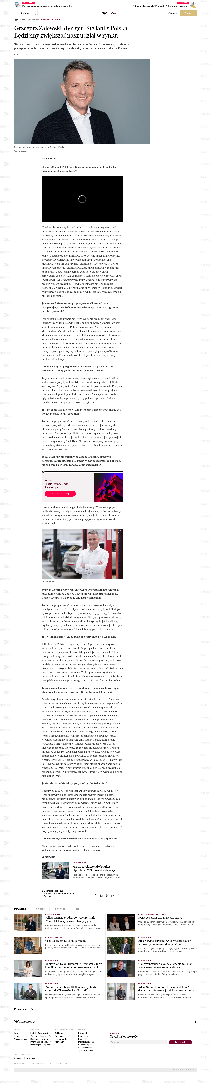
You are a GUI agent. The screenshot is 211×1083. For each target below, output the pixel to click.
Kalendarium (37, 1064)
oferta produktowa (58, 1064)
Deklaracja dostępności (40, 1045)
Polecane (40, 908)
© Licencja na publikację (53, 891)
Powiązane (20, 908)
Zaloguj (188, 13)
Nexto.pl (82, 1039)
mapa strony (19, 1064)
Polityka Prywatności (39, 1033)
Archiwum (59, 1042)
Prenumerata (61, 1039)
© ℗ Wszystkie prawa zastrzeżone (58, 893)
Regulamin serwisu (39, 1039)
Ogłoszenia (60, 1036)
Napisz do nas (20, 1039)
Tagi (76, 908)
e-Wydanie (172, 13)
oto (113, 13)
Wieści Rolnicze (85, 1047)
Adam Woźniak (49, 158)
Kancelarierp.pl (85, 1045)
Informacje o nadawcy (40, 1042)
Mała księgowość (86, 1042)
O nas (16, 1033)
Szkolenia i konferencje (24, 1058)
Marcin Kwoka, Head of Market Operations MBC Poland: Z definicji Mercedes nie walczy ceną (94, 868)
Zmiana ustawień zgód (40, 1036)
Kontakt (17, 1036)
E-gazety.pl (83, 1036)
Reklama (59, 1033)
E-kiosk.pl (82, 1033)
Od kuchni (36, 20)
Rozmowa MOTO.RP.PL (51, 20)
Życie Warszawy (85, 1050)
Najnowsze (59, 908)
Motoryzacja (25, 20)
